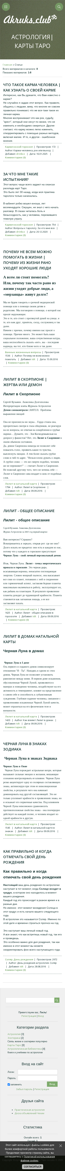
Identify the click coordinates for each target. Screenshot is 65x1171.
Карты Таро (14, 1045)
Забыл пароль (24, 1089)
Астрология (14, 1034)
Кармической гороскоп (19, 146)
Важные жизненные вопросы (23, 352)
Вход (41, 1016)
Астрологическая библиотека (25, 1048)
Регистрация (28, 1016)
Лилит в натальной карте (21, 483)
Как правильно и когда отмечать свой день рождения (27, 857)
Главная (7, 64)
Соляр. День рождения (19, 959)
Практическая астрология (30, 1109)
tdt (33, 359)
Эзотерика (14, 1037)
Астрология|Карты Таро (32, 41)
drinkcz (20, 153)
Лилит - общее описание (29, 510)
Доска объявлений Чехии (29, 1113)
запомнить (16, 1084)
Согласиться (32, 1166)
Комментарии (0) (15, 157)
